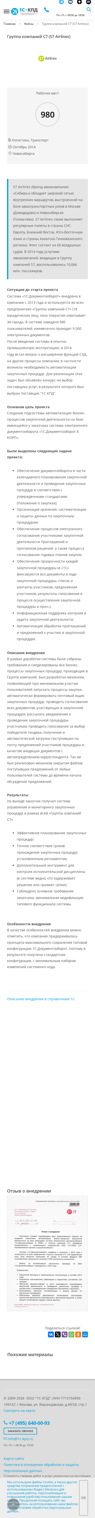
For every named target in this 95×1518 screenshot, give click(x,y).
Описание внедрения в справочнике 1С (41, 999)
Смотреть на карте (19, 1410)
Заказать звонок (20, 1431)
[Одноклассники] (78, 1334)
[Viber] (64, 1334)
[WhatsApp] (71, 1334)
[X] (58, 1334)
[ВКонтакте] (51, 1334)
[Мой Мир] (85, 1334)
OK (83, 1497)
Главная (10, 24)
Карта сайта (14, 1458)
